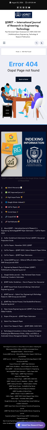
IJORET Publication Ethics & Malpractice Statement (22, 389)
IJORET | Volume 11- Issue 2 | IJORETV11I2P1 (22, 393)
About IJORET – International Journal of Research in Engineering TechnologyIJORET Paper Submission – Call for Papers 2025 (23, 230)
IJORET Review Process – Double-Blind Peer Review (22, 386)
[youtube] (29, 7)
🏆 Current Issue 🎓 (11, 212)
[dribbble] (23, 7)
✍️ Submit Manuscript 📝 (13, 187)
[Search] (36, 43)
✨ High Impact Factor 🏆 (14, 197)
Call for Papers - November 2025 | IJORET (18, 245)
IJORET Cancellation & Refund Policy (22, 391)
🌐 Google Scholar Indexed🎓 (15, 202)
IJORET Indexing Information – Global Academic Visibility (22, 384)
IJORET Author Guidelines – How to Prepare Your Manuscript (24, 282)
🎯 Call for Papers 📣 (12, 207)
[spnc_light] (41, 43)
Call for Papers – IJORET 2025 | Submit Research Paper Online (25, 250)
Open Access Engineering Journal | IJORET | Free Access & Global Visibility (22, 421)
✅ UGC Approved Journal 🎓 (15, 192)
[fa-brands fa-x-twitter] (21, 7)
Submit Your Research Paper (13, 321)
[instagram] (26, 7)
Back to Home (23, 79)
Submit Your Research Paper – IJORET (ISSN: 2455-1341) (23, 326)
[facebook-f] (18, 7)
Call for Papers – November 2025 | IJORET (22, 398)
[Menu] (4, 42)
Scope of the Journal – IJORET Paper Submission (20, 316)
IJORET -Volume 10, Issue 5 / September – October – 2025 (22, 381)
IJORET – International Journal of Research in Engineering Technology (23, 25)
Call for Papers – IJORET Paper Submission (18, 255)
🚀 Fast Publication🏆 (12, 222)
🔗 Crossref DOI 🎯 (11, 217)
